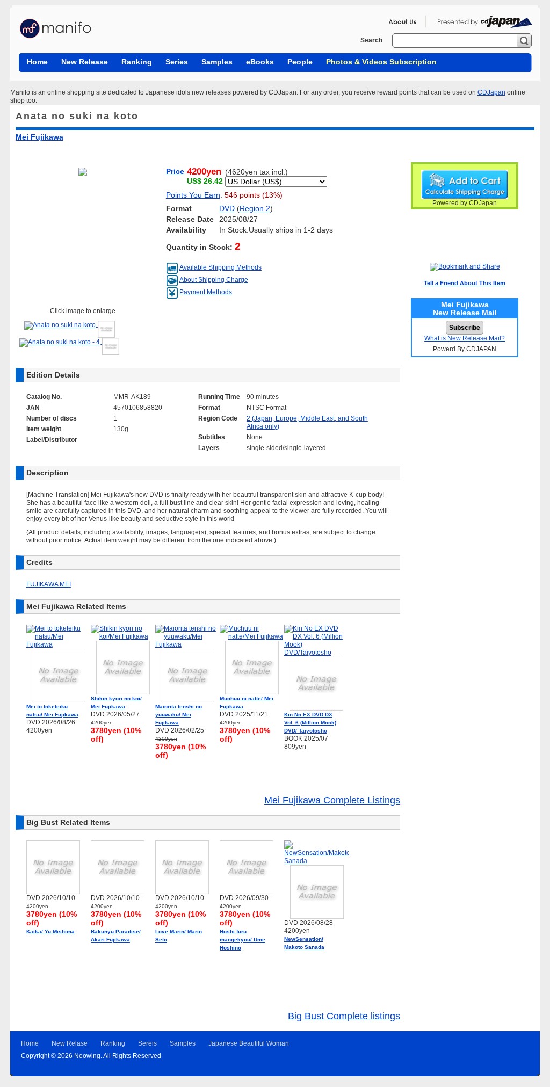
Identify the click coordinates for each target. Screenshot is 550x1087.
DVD (227, 209)
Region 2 (255, 209)
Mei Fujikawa (39, 137)
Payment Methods (205, 292)
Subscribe (464, 327)
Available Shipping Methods (220, 267)
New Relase (70, 1043)
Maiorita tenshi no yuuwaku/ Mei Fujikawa (178, 715)
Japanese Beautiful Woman (248, 1043)
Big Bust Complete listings (344, 1016)
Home (30, 1043)
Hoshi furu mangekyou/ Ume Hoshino (242, 940)
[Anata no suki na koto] (69, 324)
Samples (183, 1043)
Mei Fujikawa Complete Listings (332, 800)
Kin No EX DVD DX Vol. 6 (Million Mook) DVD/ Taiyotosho (310, 723)
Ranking (112, 1043)
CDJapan (491, 92)
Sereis (147, 1043)
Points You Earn (193, 195)
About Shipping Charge (213, 280)
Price (175, 172)
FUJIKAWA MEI (48, 584)
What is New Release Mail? (464, 338)
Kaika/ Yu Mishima (50, 931)
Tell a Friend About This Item (464, 283)
